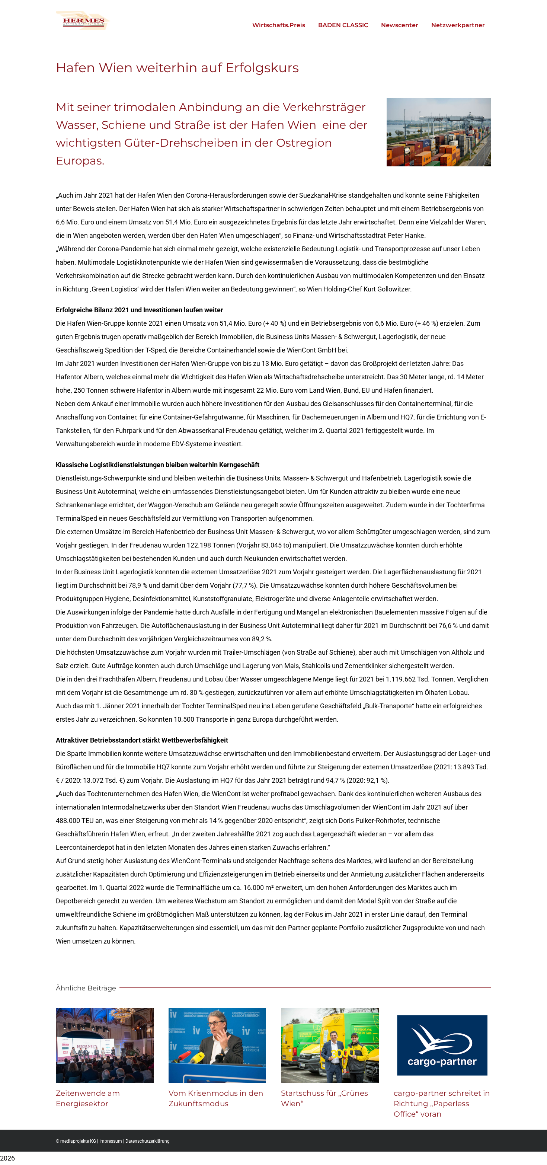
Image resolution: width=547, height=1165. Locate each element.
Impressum (110, 1141)
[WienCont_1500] (439, 101)
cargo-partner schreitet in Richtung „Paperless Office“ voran (442, 1103)
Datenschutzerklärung (147, 1141)
